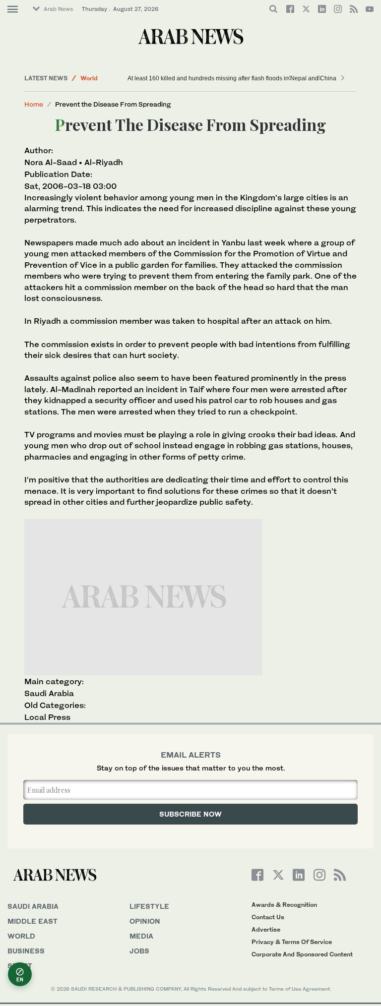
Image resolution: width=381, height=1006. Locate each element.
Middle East (32, 921)
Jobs (139, 951)
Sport (19, 965)
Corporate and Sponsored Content (302, 954)
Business (26, 951)
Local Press (47, 717)
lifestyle (149, 906)
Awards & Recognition (284, 904)
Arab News (58, 8)
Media (141, 936)
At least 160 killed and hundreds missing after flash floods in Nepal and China (231, 78)
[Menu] (12, 9)
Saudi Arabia (49, 693)
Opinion (144, 921)
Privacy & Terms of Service (292, 942)
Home (33, 104)
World (89, 78)
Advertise (266, 929)
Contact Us (268, 917)
